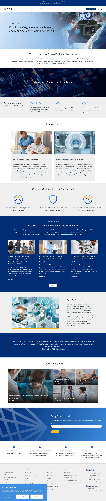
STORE (58, 9)
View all (53, 285)
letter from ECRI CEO (61, 4)
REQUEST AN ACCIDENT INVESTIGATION (91, 451)
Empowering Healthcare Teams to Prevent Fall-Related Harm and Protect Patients (52, 259)
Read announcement (49, 4)
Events (27, 481)
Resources (33, 9)
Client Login (91, 9)
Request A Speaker (52, 487)
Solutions (19, 9)
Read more (10, 279)
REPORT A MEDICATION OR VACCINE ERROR (40, 451)
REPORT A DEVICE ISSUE (66, 451)
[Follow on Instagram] (96, 482)
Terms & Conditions (52, 484)
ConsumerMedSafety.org (70, 480)
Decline (37, 496)
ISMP (26, 9)
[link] (31, 156)
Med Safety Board (68, 472)
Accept (23, 496)
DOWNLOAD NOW (59, 400)
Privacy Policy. (38, 492)
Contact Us (50, 489)
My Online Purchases (31, 475)
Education (6, 482)
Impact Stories (50, 9)
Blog (26, 478)
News (48, 481)
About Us (49, 472)
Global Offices (51, 475)
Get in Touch (15, 37)
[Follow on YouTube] (100, 482)
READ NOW (11, 400)
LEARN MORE (58, 383)
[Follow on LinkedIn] (89, 482)
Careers (49, 478)
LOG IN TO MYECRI (14, 451)
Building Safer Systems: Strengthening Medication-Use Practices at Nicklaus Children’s (83, 259)
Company (40, 9)
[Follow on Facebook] (93, 482)
